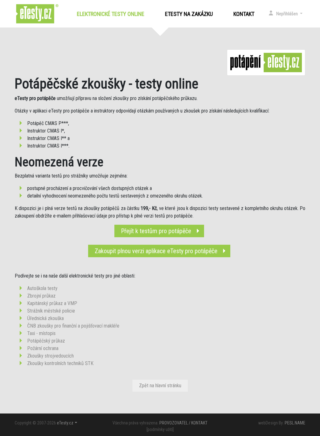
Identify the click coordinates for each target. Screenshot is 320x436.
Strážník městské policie (51, 311)
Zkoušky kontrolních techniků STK (60, 363)
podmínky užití (160, 429)
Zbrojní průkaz (41, 296)
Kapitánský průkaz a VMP (52, 303)
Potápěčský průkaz (46, 341)
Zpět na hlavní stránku (160, 385)
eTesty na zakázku (189, 14)
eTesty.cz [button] (65, 422)
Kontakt (243, 14)
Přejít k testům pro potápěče (156, 231)
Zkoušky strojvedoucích (50, 356)
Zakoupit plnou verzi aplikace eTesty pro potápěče (156, 251)
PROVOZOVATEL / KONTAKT (183, 422)
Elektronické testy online (112, 14)
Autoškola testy (42, 288)
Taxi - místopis (41, 333)
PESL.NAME (295, 422)
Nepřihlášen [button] (287, 14)
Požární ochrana (42, 348)
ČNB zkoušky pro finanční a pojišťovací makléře (73, 326)
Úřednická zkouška (45, 318)
